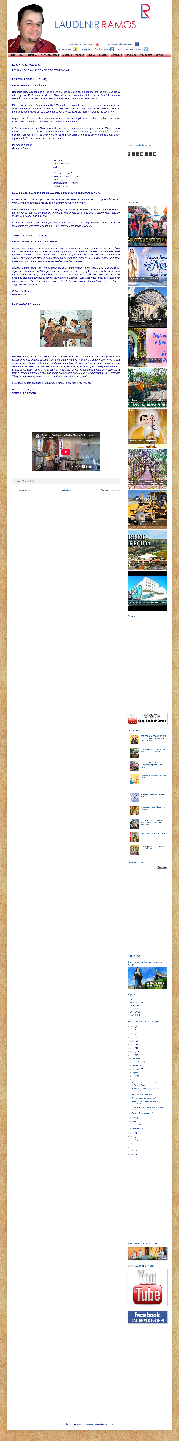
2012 (132, 1140)
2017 (132, 1052)
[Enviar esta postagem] (18, 481)
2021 (132, 1037)
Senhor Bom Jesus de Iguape (153, 833)
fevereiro (136, 1128)
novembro (137, 1062)
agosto (136, 1073)
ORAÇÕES (103, 55)
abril (135, 1121)
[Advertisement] (31, 169)
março (135, 1125)
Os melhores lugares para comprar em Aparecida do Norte (151, 764)
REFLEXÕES (130, 55)
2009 (132, 1151)
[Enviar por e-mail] (23, 481)
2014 (132, 1136)
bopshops (89, 1424)
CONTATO (160, 55)
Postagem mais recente (22, 490)
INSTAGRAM (32, 55)
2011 (132, 1144)
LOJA (21, 55)
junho (135, 1080)
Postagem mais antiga (110, 490)
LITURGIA (91, 55)
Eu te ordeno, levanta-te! (142, 1113)
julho (135, 1076)
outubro (136, 1065)
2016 (132, 1055)
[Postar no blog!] (25, 481)
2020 (132, 1041)
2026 (132, 1027)
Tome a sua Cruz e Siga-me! (144, 1098)
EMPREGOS (135, 1012)
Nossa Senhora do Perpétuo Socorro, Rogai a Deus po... (147, 1084)
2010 (132, 1147)
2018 (132, 1048)
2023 (132, 1034)
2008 (132, 1154)
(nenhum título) (136, 789)
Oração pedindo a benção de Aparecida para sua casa (153, 750)
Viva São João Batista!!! (142, 1094)
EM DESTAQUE (136, 1002)
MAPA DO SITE (146, 55)
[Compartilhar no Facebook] (30, 481)
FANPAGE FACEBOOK (50, 55)
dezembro (137, 1058)
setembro (137, 1069)
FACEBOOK (67, 55)
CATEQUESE (116, 55)
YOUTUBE (79, 55)
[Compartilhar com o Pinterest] (33, 481)
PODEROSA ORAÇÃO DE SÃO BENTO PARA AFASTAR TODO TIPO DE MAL (153, 738)
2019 (132, 1044)
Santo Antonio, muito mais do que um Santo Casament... (147, 1103)
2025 (132, 1030)
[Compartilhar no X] (28, 481)
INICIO (12, 55)
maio (135, 1118)
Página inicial (66, 490)
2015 (132, 1133)
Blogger (109, 1424)
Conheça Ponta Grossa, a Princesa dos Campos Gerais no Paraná (153, 822)
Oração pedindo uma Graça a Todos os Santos (153, 847)
